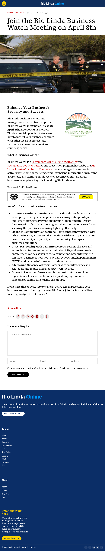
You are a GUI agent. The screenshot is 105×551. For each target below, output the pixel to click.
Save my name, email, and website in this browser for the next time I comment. (49, 368)
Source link (14, 308)
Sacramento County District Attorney (54, 161)
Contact (5, 490)
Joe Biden (6, 452)
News (22, 13)
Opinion (5, 442)
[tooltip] (18, 316)
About (4, 487)
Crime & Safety (12, 13)
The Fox (33, 547)
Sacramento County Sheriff (24, 165)
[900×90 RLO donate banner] (52, 196)
